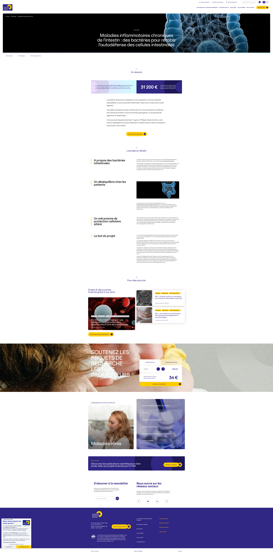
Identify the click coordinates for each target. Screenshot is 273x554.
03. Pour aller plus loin (35, 56)
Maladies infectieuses (150, 427)
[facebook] (138, 501)
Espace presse (163, 531)
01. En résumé (9, 56)
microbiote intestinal (168, 161)
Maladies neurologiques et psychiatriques (157, 434)
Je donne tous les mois (171, 362)
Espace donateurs (163, 518)
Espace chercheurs (164, 523)
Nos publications (141, 541)
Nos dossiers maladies (142, 524)
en (267, 2)
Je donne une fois (150, 362)
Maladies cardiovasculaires (151, 420)
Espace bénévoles (163, 527)
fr (264, 2)
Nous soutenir (140, 537)
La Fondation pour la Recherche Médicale (144, 519)
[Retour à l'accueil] (7, 7)
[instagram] (167, 501)
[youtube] (148, 501)
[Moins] (158, 369)
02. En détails (21, 56)
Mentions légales (138, 551)
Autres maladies (148, 441)
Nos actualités (241, 7)
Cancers (145, 413)
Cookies (180, 551)
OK (117, 498)
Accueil (7, 16)
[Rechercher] (260, 2)
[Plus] (163, 369)
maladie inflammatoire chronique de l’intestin (147, 204)
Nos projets (233, 7)
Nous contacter (95, 551)
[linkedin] (157, 501)
